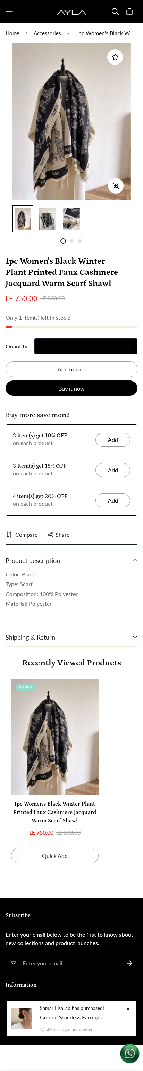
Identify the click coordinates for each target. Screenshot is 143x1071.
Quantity (16, 346)
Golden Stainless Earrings (71, 1017)
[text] (71, 574)
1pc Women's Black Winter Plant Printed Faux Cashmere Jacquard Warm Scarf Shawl (54, 812)
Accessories (47, 33)
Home (12, 33)
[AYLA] (71, 11)
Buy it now (71, 388)
